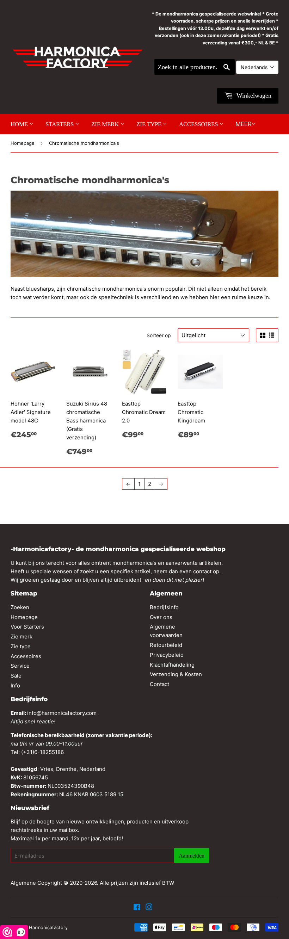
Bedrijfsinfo (164, 607)
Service (20, 665)
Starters (60, 124)
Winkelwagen (253, 95)
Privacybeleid (167, 654)
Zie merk (105, 124)
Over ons (161, 617)
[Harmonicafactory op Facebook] (137, 907)
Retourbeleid (166, 645)
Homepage (23, 143)
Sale (16, 675)
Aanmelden (191, 856)
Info (15, 685)
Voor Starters (27, 626)
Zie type (149, 124)
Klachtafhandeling (172, 664)
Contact (159, 684)
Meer (243, 124)
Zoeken (20, 607)
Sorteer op (159, 335)
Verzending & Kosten (176, 674)
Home (20, 124)
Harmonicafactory (48, 927)
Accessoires (199, 124)
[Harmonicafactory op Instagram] (149, 907)
